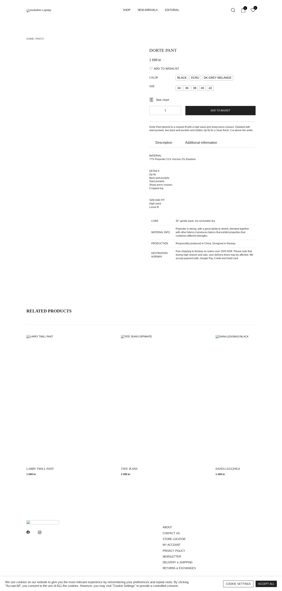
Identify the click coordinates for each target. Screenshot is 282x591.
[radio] (182, 77)
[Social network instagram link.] (39, 531)
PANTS (40, 38)
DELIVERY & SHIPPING (178, 562)
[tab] (163, 142)
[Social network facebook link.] (28, 531)
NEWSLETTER (172, 556)
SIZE (152, 86)
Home (30, 38)
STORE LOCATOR (174, 539)
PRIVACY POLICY (174, 550)
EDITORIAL (172, 10)
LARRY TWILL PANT (40, 468)
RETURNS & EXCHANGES (179, 568)
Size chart (162, 99)
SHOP (126, 10)
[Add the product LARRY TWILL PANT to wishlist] (109, 341)
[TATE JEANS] (164, 400)
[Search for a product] (233, 10)
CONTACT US (171, 533)
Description (163, 142)
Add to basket (220, 110)
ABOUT (167, 527)
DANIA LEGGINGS (228, 468)
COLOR (153, 77)
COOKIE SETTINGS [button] (238, 583)
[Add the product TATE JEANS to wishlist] (204, 341)
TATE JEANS (129, 468)
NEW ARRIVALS (148, 10)
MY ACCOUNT (171, 544)
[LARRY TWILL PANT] (69, 400)
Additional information (201, 142)
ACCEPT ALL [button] (266, 583)
